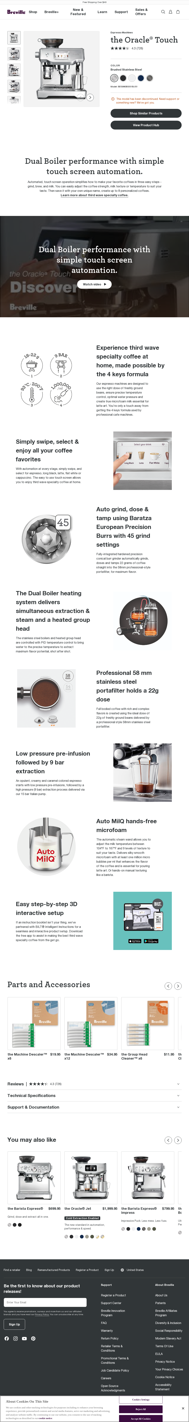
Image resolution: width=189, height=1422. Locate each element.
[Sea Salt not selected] (132, 78)
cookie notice (45, 1418)
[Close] (183, 1408)
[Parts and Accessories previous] (168, 986)
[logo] (16, 11)
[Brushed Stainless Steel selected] (114, 78)
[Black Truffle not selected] (123, 78)
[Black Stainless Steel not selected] (149, 78)
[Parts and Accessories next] (178, 986)
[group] (14, 37)
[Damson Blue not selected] (141, 78)
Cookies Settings (141, 1399)
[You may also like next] (178, 1140)
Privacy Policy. (42, 1314)
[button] (51, 11)
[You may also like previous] (168, 1140)
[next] (90, 97)
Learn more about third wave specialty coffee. (94, 195)
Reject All (141, 1409)
